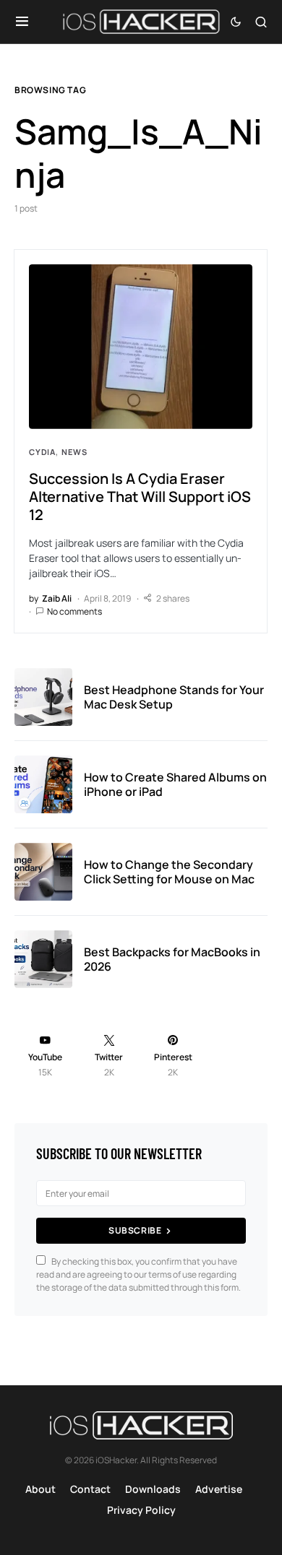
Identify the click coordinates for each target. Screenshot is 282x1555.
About (40, 1489)
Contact (90, 1489)
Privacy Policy (141, 1510)
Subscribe (134, 1230)
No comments (74, 611)
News (74, 451)
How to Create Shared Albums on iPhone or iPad (175, 784)
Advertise (218, 1489)
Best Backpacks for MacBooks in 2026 (172, 959)
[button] (22, 21)
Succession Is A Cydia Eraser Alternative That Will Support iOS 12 (140, 496)
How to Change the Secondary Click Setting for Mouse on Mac (169, 872)
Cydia (42, 451)
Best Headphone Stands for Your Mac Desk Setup (174, 697)
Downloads (153, 1489)
